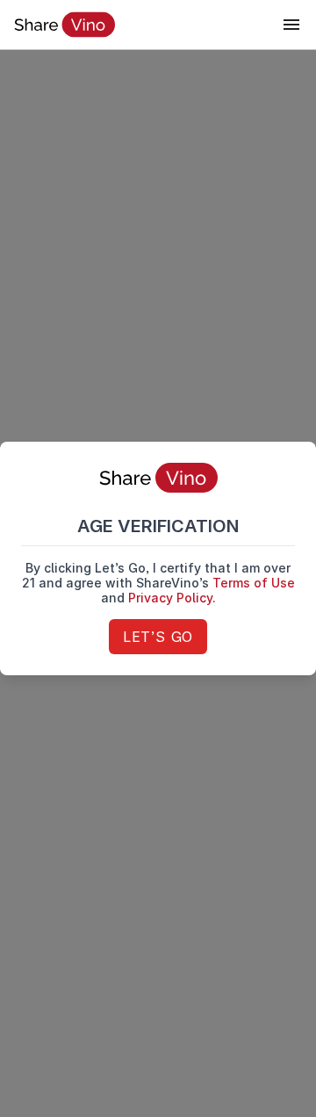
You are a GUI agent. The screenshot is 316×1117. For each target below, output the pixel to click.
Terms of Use (253, 582)
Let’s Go (158, 636)
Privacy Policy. (172, 597)
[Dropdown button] (291, 24)
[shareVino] (64, 24)
